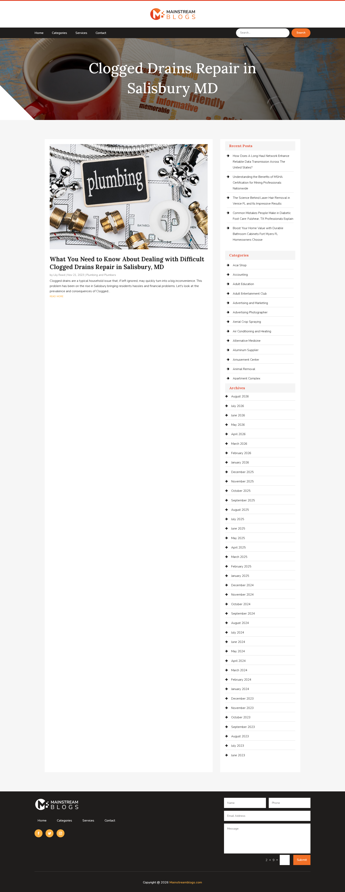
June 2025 (238, 529)
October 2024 (240, 604)
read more (56, 296)
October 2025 (240, 491)
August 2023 (240, 736)
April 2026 (238, 434)
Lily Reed (59, 275)
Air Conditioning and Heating (252, 331)
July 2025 (237, 519)
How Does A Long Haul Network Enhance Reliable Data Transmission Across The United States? (261, 161)
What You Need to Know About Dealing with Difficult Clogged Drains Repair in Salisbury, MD (127, 263)
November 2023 (242, 708)
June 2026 (238, 415)
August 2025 (240, 510)
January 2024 (240, 689)
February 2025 (241, 566)
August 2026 (240, 396)
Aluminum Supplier (246, 350)
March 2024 (239, 670)
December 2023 (242, 699)
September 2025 (243, 500)
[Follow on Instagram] (60, 833)
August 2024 (240, 623)
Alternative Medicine (247, 341)
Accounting (240, 275)
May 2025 (238, 538)
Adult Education (243, 284)
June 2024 (238, 642)
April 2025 (238, 547)
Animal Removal (244, 369)
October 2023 (240, 717)
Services (81, 33)
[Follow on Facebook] (39, 833)
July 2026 (237, 406)
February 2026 (241, 453)
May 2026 (238, 425)
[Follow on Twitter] (50, 833)
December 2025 (242, 472)
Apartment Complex (246, 378)
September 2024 (243, 614)
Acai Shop (240, 265)
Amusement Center (246, 360)
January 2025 (240, 576)
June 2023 (238, 755)
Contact (101, 33)
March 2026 (239, 444)
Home (39, 33)
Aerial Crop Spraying (247, 322)
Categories (59, 33)
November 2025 (242, 481)
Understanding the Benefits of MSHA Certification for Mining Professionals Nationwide (258, 182)
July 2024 (237, 633)
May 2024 (238, 651)
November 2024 (242, 595)
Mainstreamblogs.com (186, 882)
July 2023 (237, 746)
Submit (302, 860)
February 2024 (241, 680)
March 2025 (239, 557)
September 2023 (243, 727)
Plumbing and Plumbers (101, 275)
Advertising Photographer (250, 312)
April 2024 (238, 661)
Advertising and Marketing (250, 303)
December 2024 (242, 585)
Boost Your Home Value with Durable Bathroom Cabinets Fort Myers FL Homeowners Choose (258, 234)
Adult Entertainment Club (250, 294)
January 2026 (240, 462)
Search (300, 33)
